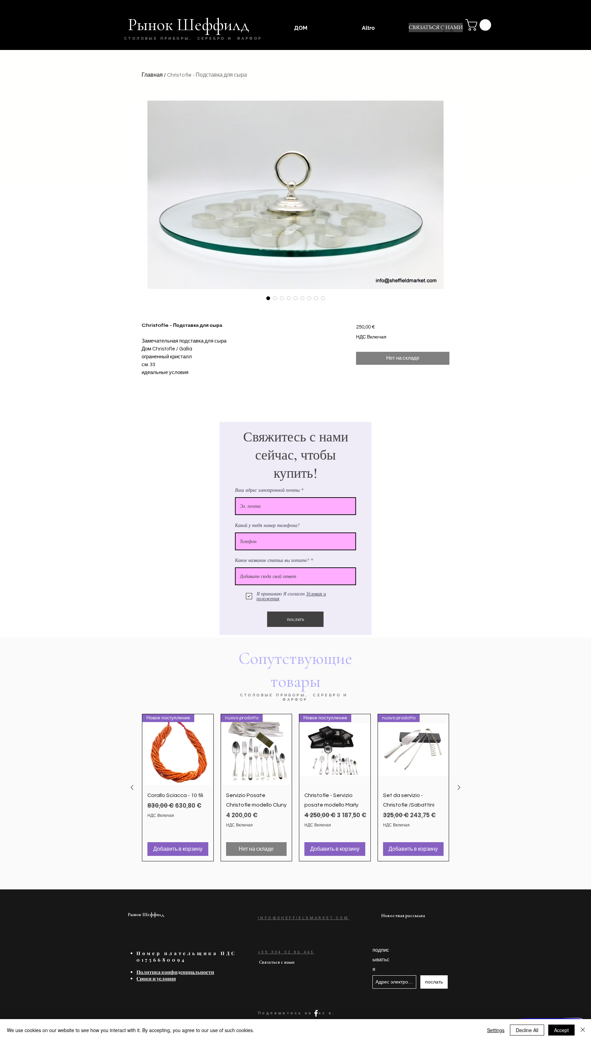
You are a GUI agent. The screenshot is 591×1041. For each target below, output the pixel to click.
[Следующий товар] (459, 787)
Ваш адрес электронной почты (267, 490)
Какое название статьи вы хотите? (272, 560)
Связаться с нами (276, 962)
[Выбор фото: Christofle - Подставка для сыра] (268, 298)
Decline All (527, 1030)
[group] (295, 788)
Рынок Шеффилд (146, 914)
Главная (152, 75)
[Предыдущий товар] (132, 787)
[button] (479, 25)
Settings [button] (495, 1030)
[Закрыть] (583, 1030)
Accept (561, 1030)
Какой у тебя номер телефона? (267, 525)
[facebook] (316, 1013)
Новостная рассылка (403, 915)
